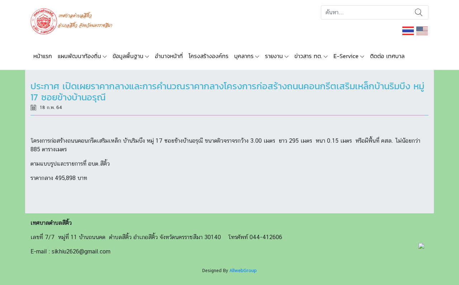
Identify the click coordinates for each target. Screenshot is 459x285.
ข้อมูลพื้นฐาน (128, 56)
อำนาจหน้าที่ (169, 56)
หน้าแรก (42, 56)
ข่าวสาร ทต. (308, 56)
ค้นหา (418, 12)
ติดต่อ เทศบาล (387, 56)
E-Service (346, 56)
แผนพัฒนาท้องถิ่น (79, 56)
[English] (422, 30)
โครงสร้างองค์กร (208, 56)
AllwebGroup (243, 270)
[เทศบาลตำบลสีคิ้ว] (74, 20)
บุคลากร (244, 56)
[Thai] (408, 30)
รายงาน (274, 56)
